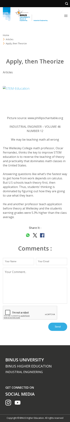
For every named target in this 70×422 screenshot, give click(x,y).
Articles (9, 39)
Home (6, 35)
